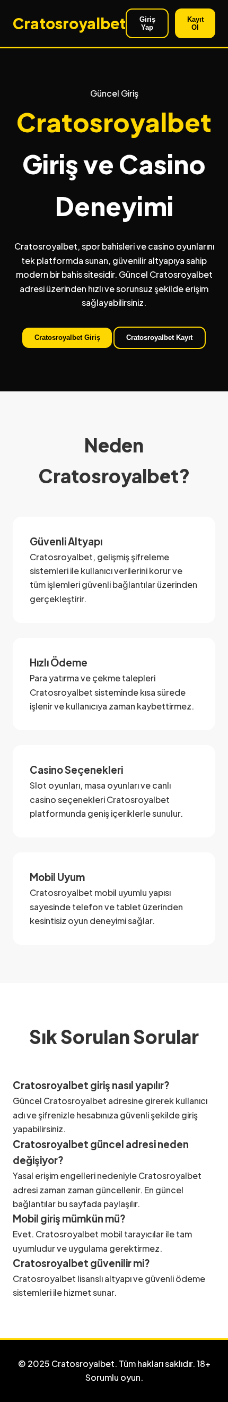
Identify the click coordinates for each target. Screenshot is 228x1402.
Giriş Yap (147, 23)
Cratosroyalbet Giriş (67, 337)
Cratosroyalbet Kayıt (159, 337)
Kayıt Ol (195, 23)
